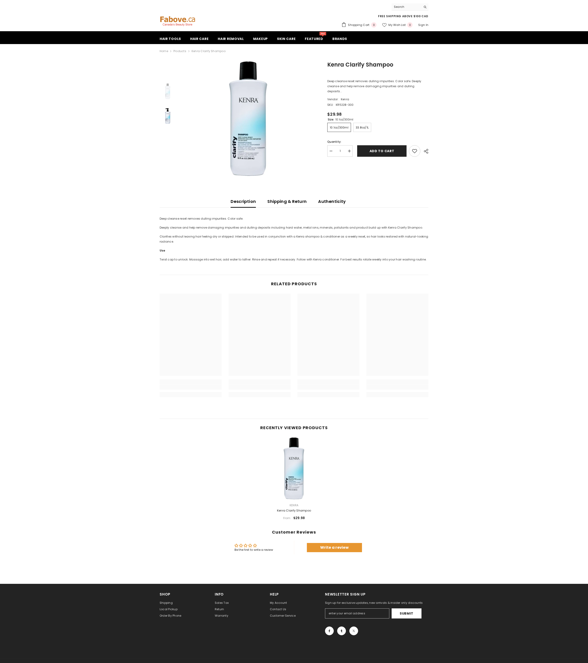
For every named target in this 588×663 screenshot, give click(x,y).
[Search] (410, 7)
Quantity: (334, 142)
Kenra (345, 99)
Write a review (334, 547)
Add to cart (380, 151)
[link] (191, 387)
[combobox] (406, 6)
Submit (406, 613)
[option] (248, 118)
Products (179, 51)
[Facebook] (329, 631)
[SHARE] (424, 151)
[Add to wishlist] (414, 151)
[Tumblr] (341, 631)
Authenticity (332, 201)
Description (243, 201)
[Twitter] (353, 631)
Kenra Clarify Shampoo (294, 510)
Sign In (423, 25)
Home (164, 51)
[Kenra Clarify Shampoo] (294, 468)
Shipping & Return (287, 201)
